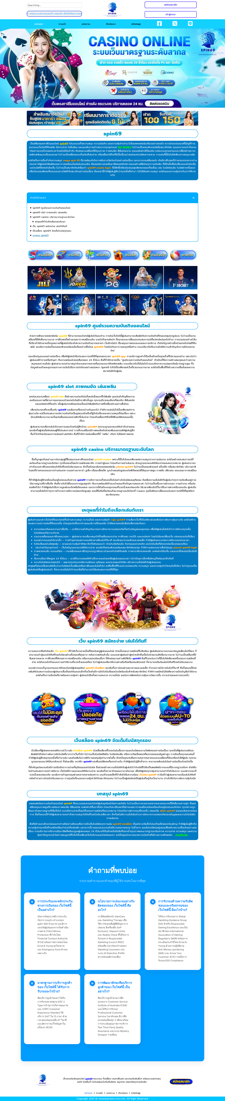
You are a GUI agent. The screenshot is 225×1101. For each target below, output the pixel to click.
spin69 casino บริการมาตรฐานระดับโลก (54, 217)
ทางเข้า (62, 24)
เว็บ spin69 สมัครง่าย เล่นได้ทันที (50, 226)
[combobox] (54, 5)
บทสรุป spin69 (41, 235)
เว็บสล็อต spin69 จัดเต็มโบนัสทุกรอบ (52, 230)
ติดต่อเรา (111, 24)
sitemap (136, 24)
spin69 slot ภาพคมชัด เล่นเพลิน (50, 212)
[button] (193, 198)
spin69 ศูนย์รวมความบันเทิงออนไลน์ (51, 208)
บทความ (86, 24)
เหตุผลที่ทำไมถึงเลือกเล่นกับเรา (50, 221)
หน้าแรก (39, 24)
